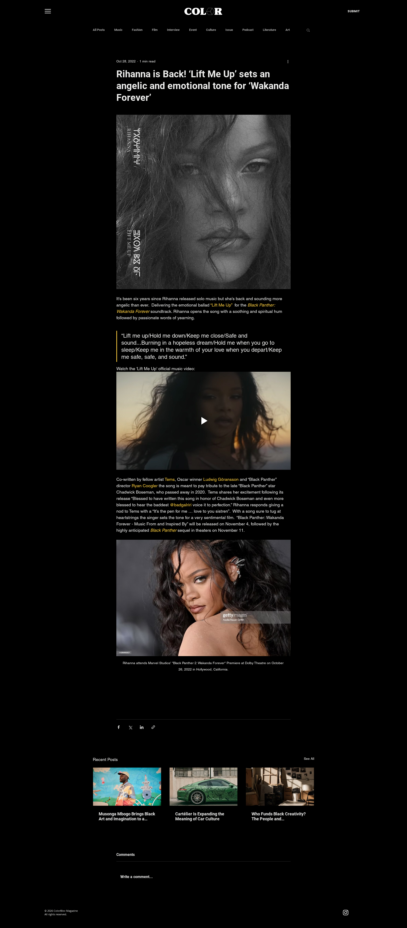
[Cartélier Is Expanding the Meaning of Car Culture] (204, 787)
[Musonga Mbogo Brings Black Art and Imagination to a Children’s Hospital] (127, 787)
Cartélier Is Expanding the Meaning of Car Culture (199, 816)
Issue (229, 30)
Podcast (247, 30)
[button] (308, 30)
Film (155, 30)
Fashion (137, 30)
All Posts (99, 30)
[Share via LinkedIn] (141, 727)
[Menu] (48, 11)
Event (193, 30)
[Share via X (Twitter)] (130, 727)
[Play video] (203, 421)
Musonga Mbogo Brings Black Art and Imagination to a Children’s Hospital (127, 816)
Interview (173, 30)
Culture (211, 30)
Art (287, 30)
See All (309, 758)
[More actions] (288, 61)
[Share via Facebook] (118, 727)
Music (118, 30)
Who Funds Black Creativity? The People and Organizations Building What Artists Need (279, 816)
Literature (269, 30)
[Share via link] (153, 727)
